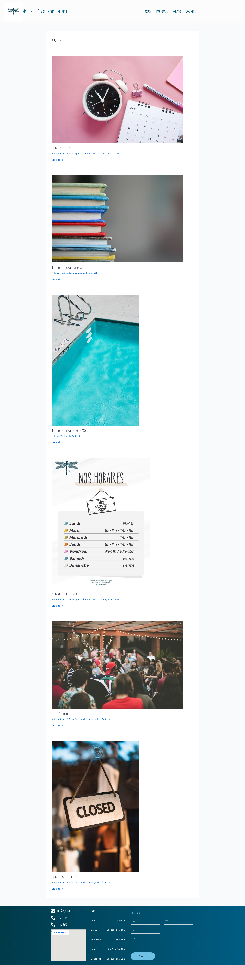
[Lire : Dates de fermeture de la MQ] (95, 806)
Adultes (61, 153)
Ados (54, 153)
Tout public (92, 153)
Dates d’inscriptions (61, 148)
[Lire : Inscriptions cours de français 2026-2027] (117, 218)
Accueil (148, 11)
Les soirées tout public (62, 714)
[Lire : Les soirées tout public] (117, 665)
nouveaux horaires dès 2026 (64, 594)
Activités (177, 11)
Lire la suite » (57, 159)
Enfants (70, 153)
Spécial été (80, 153)
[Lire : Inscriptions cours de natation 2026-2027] (95, 360)
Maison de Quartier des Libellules (46, 11)
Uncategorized (106, 153)
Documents (191, 11)
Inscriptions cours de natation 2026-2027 (71, 431)
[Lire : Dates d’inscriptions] (117, 99)
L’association (162, 11)
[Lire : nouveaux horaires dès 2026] (101, 523)
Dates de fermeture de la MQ (65, 877)
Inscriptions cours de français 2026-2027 (71, 267)
